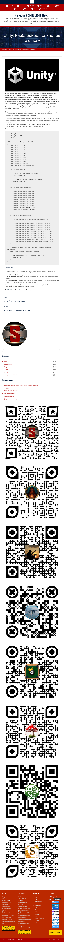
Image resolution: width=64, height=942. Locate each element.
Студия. (6, 369)
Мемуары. (7, 367)
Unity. (29, 290)
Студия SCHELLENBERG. (31, 15)
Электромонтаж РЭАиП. (11, 375)
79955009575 (22, 899)
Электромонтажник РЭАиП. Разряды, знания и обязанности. (21, 385)
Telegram (22, 5)
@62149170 (26, 908)
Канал (27, 8)
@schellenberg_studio (24, 915)
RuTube (42, 5)
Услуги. (6, 372)
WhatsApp (11, 5)
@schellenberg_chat (23, 923)
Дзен (51, 5)
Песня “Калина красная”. (11, 390)
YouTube (32, 5)
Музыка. (6, 388)
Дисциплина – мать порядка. (12, 399)
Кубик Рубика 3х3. (9, 396)
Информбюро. (8, 364)
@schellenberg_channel (24, 919)
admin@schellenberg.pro (47, 8)
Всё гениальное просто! (10, 393)
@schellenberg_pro (23, 902)
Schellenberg (20, 290)
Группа (18, 8)
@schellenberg (25, 910)
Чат (35, 8)
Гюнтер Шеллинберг (55, 940)
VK (58, 5)
